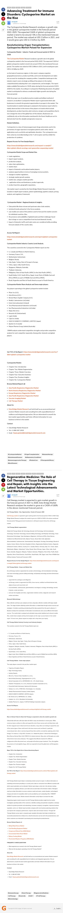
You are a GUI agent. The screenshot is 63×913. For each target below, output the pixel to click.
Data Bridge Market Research (15, 856)
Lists (13, 7)
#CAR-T (31, 896)
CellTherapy (12, 896)
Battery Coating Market (15, 836)
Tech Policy (40, 473)
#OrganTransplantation (32, 454)
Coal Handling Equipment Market (18, 828)
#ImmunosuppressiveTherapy (17, 460)
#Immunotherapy (47, 454)
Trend (23, 7)
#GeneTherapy (26, 893)
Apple (33, 473)
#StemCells (22, 896)
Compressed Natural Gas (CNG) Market (19, 831)
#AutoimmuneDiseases (15, 457)
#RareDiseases (12, 463)
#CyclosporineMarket (14, 454)
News (9, 7)
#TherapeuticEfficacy (47, 460)
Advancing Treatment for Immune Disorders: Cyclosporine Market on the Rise (31, 14)
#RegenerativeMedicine (41, 893)
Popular (28, 7)
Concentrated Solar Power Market (18, 833)
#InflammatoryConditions (33, 457)
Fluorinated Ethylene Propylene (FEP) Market (21, 838)
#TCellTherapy (40, 896)
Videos (18, 7)
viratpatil (14, 21)
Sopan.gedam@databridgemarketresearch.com (29, 433)
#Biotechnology (13, 899)
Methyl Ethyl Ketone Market (16, 825)
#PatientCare (33, 460)
